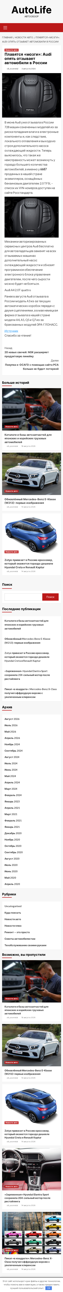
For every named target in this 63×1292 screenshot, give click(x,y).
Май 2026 (10, 731)
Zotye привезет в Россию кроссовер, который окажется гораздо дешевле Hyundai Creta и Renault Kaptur (29, 563)
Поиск (7, 584)
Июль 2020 (11, 864)
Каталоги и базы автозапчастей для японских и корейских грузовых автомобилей (28, 438)
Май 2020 (10, 877)
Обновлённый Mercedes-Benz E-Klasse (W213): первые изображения (27, 640)
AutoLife (31, 10)
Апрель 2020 (12, 884)
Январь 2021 (12, 826)
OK (48, 1288)
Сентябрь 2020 (14, 852)
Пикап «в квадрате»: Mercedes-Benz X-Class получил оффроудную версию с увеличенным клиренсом (31, 693)
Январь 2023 (12, 801)
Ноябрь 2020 (12, 839)
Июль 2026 (11, 725)
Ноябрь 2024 (12, 744)
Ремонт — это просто (17, 932)
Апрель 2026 (12, 737)
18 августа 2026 (28, 446)
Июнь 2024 (11, 769)
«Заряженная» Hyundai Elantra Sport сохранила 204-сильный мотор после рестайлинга (27, 675)
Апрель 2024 (12, 782)
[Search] (57, 27)
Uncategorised (13, 906)
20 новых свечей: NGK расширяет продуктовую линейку (27, 352)
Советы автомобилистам (20, 938)
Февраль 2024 (13, 795)
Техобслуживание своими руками (25, 945)
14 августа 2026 (28, 507)
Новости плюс (13, 925)
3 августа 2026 (29, 68)
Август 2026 (12, 718)
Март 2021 (11, 814)
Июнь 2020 (11, 871)
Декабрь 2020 (13, 833)
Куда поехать (13, 912)
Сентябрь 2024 (14, 750)
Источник (11, 331)
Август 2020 (12, 858)
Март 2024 (11, 788)
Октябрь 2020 (13, 845)
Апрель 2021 (12, 807)
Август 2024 (12, 756)
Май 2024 (10, 776)
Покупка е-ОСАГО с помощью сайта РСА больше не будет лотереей (32, 364)
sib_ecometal (12, 68)
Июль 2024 (11, 763)
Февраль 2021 (13, 820)
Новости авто (11, 50)
